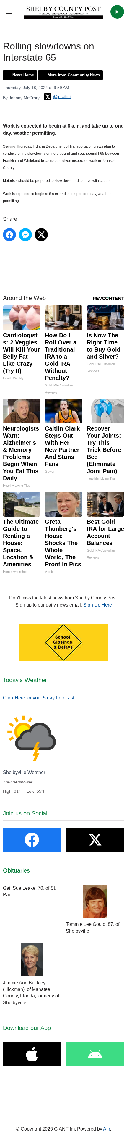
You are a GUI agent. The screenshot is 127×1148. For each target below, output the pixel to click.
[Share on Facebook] (9, 234)
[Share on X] (41, 234)
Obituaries (16, 870)
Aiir (106, 1128)
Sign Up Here (97, 604)
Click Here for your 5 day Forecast (38, 697)
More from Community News (74, 75)
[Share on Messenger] (25, 234)
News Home (23, 75)
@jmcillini (62, 96)
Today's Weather (25, 680)
